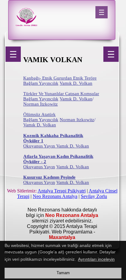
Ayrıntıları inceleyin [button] (96, 259)
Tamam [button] (63, 273)
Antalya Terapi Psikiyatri (62, 190)
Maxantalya (62, 237)
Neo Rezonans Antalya (55, 196)
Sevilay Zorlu (94, 196)
